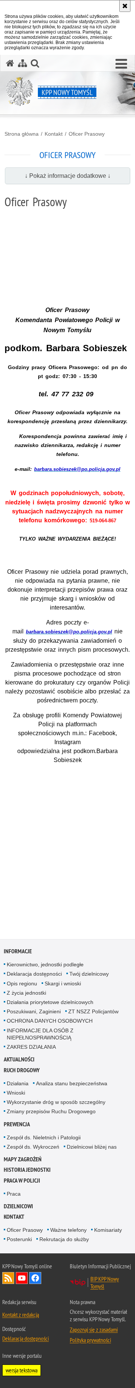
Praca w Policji (22, 1180)
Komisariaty (108, 1230)
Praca (14, 1194)
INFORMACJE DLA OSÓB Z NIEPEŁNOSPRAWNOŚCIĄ (40, 1034)
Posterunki (19, 1239)
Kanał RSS (8, 1278)
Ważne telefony (68, 1230)
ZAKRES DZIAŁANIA (31, 1047)
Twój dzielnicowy (89, 974)
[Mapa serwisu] (22, 63)
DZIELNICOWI (18, 1206)
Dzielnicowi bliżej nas (92, 1147)
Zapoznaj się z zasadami (94, 1329)
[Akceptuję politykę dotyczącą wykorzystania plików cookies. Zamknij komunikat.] (124, 6)
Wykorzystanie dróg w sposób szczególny (56, 1102)
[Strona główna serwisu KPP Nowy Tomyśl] (10, 63)
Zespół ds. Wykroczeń (33, 1147)
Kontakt (54, 134)
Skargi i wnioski (63, 983)
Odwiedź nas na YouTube (22, 1278)
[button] (121, 64)
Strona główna (21, 134)
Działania (17, 1083)
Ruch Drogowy (22, 1070)
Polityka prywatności (90, 1340)
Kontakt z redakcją (20, 1314)
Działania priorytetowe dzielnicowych (50, 1002)
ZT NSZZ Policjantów (93, 1011)
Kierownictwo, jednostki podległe (45, 964)
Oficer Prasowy (87, 134)
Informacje (18, 951)
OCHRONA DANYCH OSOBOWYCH (50, 1021)
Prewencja (17, 1124)
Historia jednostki (27, 1170)
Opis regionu (22, 983)
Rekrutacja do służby (64, 1239)
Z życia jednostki (26, 993)
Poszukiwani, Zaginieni (34, 1011)
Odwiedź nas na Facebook (35, 1278)
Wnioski (16, 1093)
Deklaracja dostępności (34, 974)
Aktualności (19, 1059)
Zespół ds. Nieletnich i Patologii (44, 1137)
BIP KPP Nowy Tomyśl (104, 1282)
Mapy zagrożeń (23, 1159)
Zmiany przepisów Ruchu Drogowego (51, 1111)
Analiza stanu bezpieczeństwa (71, 1083)
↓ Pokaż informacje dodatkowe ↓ (68, 176)
